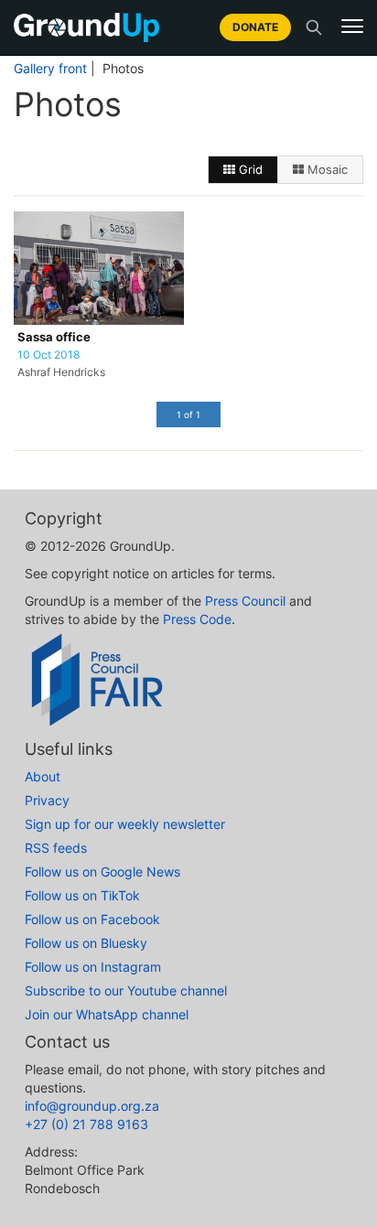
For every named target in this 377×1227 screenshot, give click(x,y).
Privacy (47, 800)
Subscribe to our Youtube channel (126, 990)
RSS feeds (56, 848)
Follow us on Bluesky (86, 943)
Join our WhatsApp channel (106, 1014)
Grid (249, 169)
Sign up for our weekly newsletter (125, 824)
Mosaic (326, 169)
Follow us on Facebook (92, 919)
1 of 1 (188, 414)
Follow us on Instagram (93, 966)
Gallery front (50, 68)
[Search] (314, 27)
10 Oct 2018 (48, 355)
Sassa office (54, 337)
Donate (255, 27)
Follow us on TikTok (82, 895)
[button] (352, 26)
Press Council (245, 600)
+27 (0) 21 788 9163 (86, 1124)
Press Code (197, 619)
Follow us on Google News (102, 871)
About (42, 776)
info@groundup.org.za (92, 1106)
